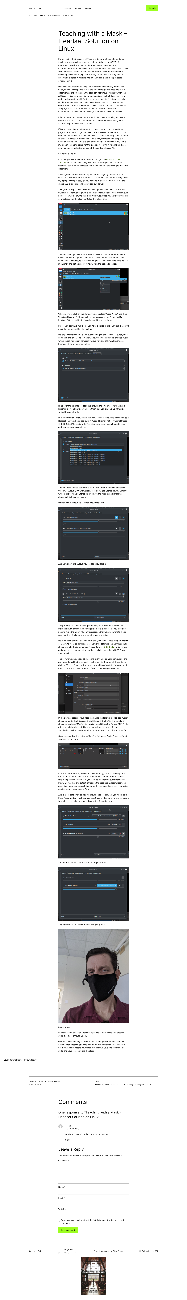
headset (116, 1084)
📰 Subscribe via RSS (148, 1251)
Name (61, 1187)
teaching (129, 1084)
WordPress (118, 1251)
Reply (67, 1140)
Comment (63, 1160)
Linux (123, 1084)
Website (62, 1209)
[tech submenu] (44, 15)
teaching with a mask (142, 1084)
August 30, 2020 (72, 1129)
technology (55, 1081)
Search (152, 8)
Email (61, 1198)
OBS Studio (109, 647)
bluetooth (99, 1084)
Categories (68, 1249)
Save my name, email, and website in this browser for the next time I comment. (92, 1221)
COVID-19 (108, 1084)
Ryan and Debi (35, 8)
